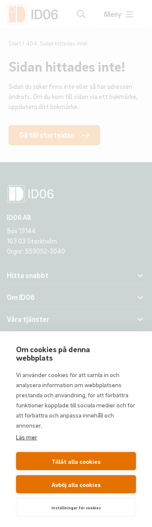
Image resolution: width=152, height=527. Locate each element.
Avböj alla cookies (76, 484)
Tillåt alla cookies (76, 461)
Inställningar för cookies (76, 507)
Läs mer (26, 437)
